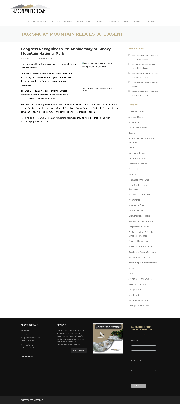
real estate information (139, 257)
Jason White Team (136, 205)
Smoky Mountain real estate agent (56, 117)
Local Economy (135, 210)
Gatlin (34, 58)
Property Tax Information (140, 246)
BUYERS (138, 21)
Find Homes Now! (27, 357)
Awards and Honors (137, 127)
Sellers (131, 268)
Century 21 (133, 147)
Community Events (137, 153)
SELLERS (151, 21)
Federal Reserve (136, 169)
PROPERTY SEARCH (36, 21)
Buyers (131, 133)
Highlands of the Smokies (140, 179)
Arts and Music (135, 116)
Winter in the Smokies (138, 300)
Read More (78, 350)
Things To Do (134, 289)
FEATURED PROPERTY (61, 21)
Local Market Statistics (139, 215)
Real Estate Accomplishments (142, 251)
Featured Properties (137, 163)
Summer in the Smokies (139, 284)
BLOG (126, 21)
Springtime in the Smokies (140, 278)
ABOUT (98, 21)
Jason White (26, 117)
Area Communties (136, 111)
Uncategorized (135, 295)
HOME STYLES (83, 21)
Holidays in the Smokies (139, 194)
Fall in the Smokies (137, 158)
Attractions (133, 122)
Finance (132, 174)
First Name (135, 341)
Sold (130, 273)
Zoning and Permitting (138, 305)
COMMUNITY (113, 21)
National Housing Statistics (141, 221)
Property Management (138, 241)
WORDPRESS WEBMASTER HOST (32, 400)
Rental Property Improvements (142, 262)
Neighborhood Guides (138, 226)
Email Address (136, 360)
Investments (134, 199)
